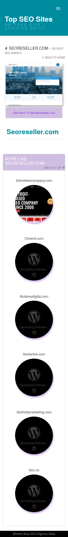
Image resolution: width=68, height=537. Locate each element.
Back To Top (53, 168)
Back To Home (54, 57)
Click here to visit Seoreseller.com (34, 113)
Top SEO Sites (29, 19)
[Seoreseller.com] (34, 84)
